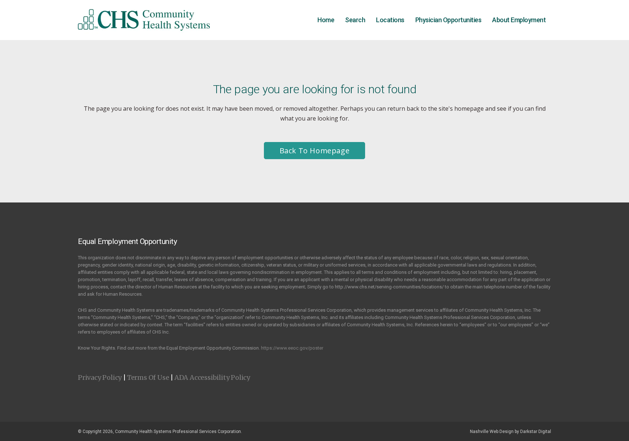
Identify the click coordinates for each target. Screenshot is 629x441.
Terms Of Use (148, 377)
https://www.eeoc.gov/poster (292, 348)
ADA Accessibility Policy (212, 377)
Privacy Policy (100, 377)
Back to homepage (315, 150)
